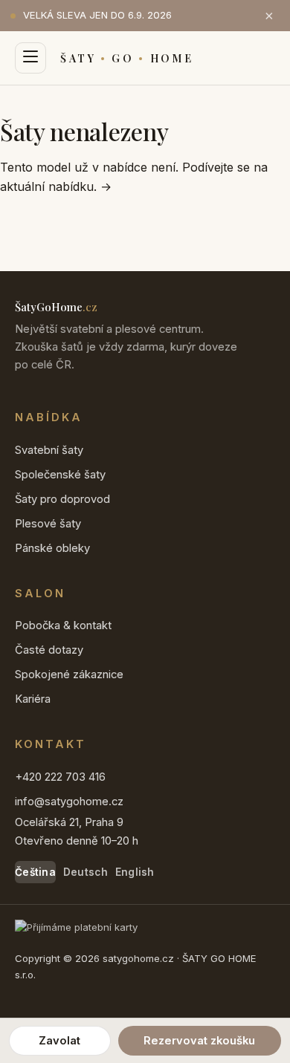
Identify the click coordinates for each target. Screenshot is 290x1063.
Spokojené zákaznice (69, 674)
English (135, 872)
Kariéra (33, 699)
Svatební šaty (49, 450)
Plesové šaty (48, 523)
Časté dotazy (49, 650)
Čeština (35, 872)
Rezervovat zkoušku (199, 1040)
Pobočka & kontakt (63, 625)
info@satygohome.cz (69, 801)
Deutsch (85, 872)
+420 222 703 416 (60, 777)
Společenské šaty (60, 474)
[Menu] (30, 58)
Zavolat (59, 1040)
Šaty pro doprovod (62, 499)
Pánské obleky (52, 548)
